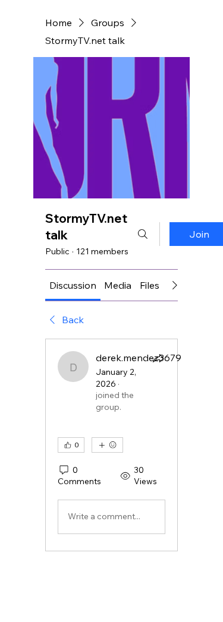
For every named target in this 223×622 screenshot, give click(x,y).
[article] (111, 445)
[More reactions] (107, 445)
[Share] (158, 358)
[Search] (143, 234)
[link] (72, 285)
